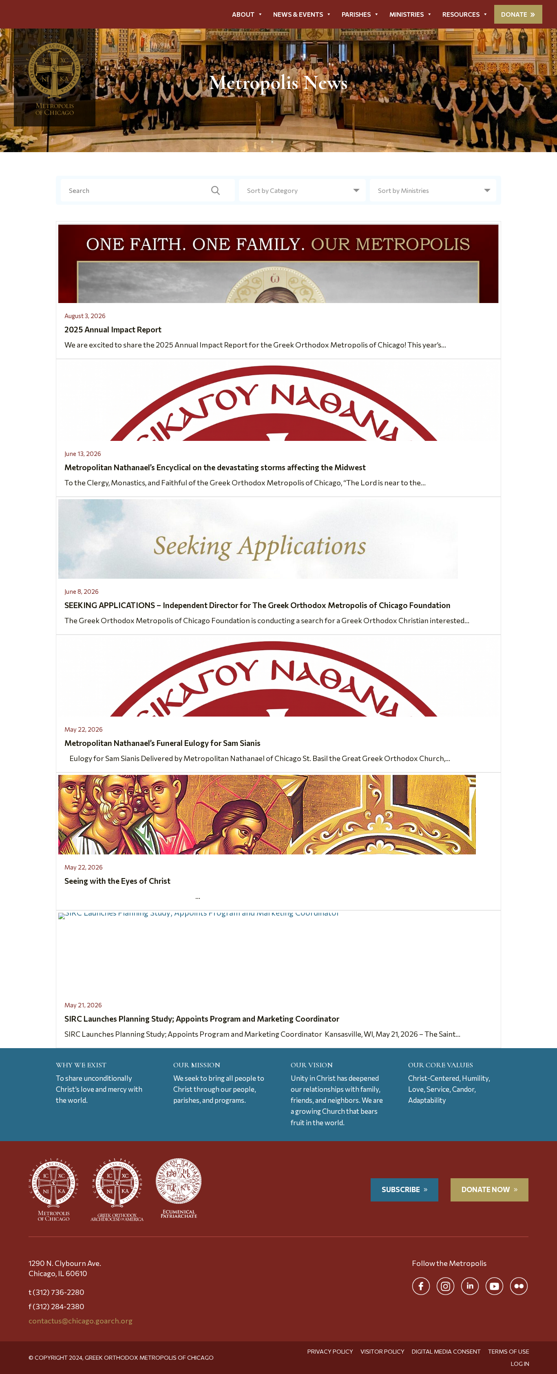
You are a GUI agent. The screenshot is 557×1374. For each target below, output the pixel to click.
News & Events (298, 14)
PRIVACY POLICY (330, 1352)
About (243, 14)
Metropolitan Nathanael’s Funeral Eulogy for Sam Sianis (162, 743)
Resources (461, 14)
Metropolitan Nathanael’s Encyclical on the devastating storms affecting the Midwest (215, 467)
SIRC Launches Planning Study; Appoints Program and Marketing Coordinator (202, 1018)
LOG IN (520, 1364)
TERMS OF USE (508, 1352)
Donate (514, 14)
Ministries (406, 14)
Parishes (356, 14)
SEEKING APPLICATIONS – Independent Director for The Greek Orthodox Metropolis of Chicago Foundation (257, 605)
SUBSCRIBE (401, 1189)
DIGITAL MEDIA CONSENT (446, 1352)
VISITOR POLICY (382, 1352)
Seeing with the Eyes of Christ (117, 880)
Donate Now (486, 1189)
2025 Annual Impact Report (112, 329)
